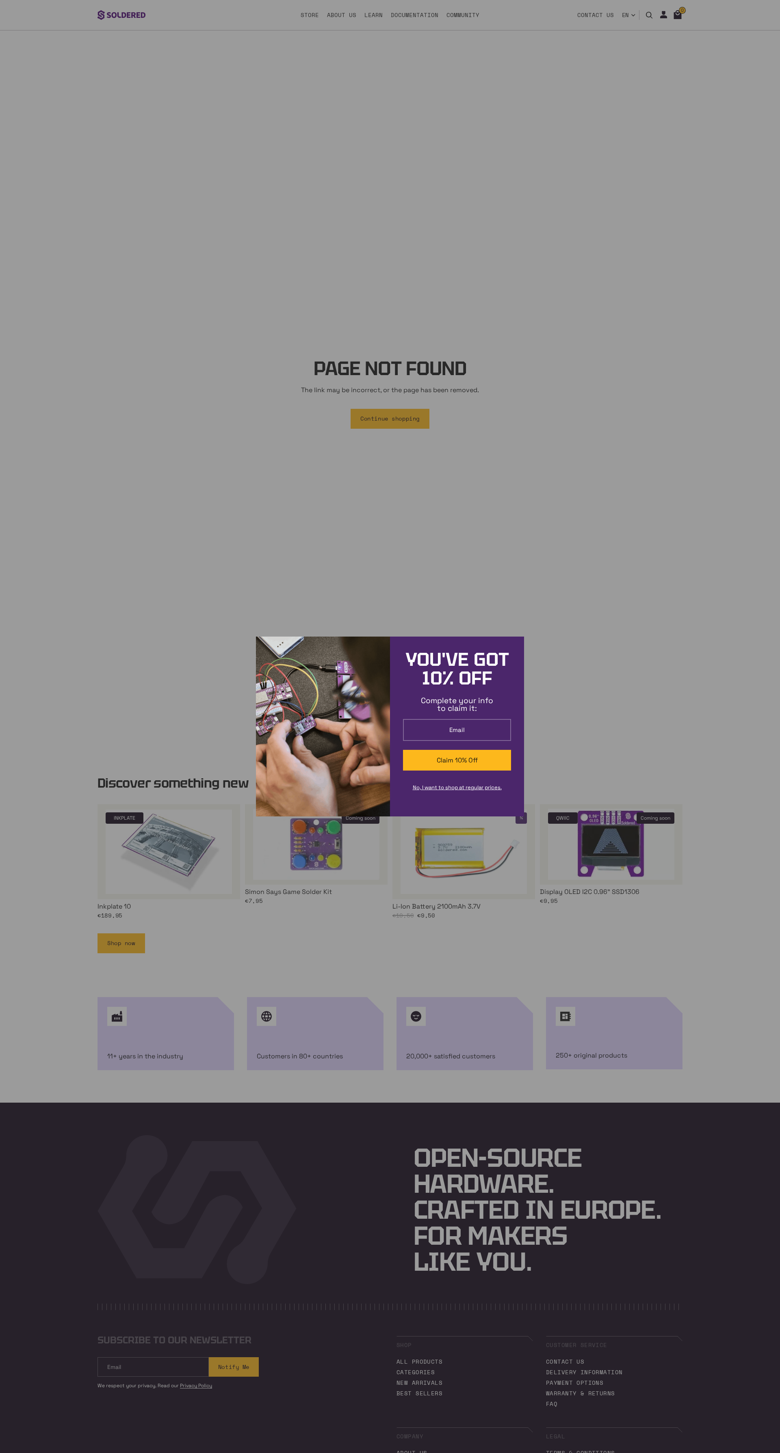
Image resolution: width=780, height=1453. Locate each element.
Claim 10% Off (457, 760)
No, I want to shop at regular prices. (457, 787)
